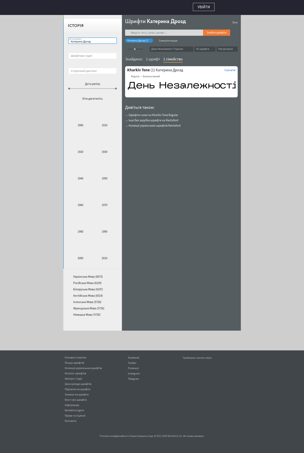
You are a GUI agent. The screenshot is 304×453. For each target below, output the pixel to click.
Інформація (72, 404)
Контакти (70, 420)
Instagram (134, 373)
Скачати (230, 68)
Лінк (235, 20)
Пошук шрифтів (74, 362)
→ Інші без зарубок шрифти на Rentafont (151, 118)
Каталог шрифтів (75, 372)
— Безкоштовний (145, 74)
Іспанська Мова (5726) (87, 300)
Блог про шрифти (76, 399)
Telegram (133, 378)
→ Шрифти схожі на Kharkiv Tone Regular (151, 113)
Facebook (133, 357)
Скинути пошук (168, 38)
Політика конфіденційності (114, 436)
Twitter (132, 363)
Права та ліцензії (75, 415)
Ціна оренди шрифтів (78, 383)
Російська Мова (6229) (87, 281)
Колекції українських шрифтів (83, 367)
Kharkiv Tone (138, 68)
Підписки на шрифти (77, 388)
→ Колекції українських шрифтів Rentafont (153, 124)
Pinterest (133, 368)
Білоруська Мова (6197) (88, 287)
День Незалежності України (167, 47)
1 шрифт (153, 57)
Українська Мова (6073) (88, 275)
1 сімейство (173, 57)
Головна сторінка (75, 357)
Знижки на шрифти (77, 394)
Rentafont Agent (74, 409)
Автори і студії (73, 378)
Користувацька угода (141, 436)
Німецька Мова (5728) (86, 313)
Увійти (204, 6)
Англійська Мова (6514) (88, 294)
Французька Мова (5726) (88, 306)
